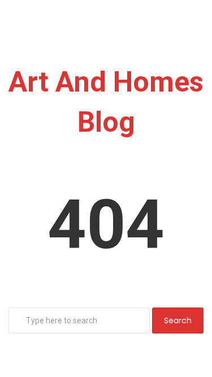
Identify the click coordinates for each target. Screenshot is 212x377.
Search (178, 320)
